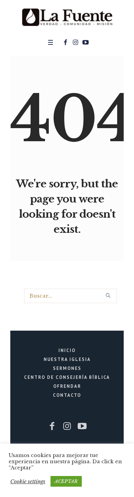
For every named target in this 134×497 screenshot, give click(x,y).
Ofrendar (67, 386)
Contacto (67, 395)
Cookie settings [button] (27, 481)
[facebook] (65, 42)
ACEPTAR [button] (66, 481)
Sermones (67, 368)
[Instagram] (75, 42)
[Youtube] (85, 42)
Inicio (67, 350)
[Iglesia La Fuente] (67, 17)
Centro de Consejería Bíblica (67, 377)
